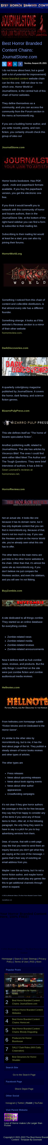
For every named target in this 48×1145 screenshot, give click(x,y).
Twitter (21, 1103)
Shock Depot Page (24, 1089)
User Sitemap (30, 959)
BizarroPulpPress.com (15, 410)
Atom (38, 961)
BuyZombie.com (12, 590)
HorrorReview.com (13, 489)
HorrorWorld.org (12, 253)
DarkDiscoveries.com (15, 348)
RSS (32, 961)
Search (17, 959)
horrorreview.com (12, 332)
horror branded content (15, 78)
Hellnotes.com (11, 687)
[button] (4, 64)
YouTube (38, 1103)
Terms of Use (21, 961)
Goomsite (37, 1140)
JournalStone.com (13, 147)
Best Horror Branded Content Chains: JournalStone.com (22, 50)
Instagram (11, 1103)
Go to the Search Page (24, 1075)
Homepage (7, 959)
